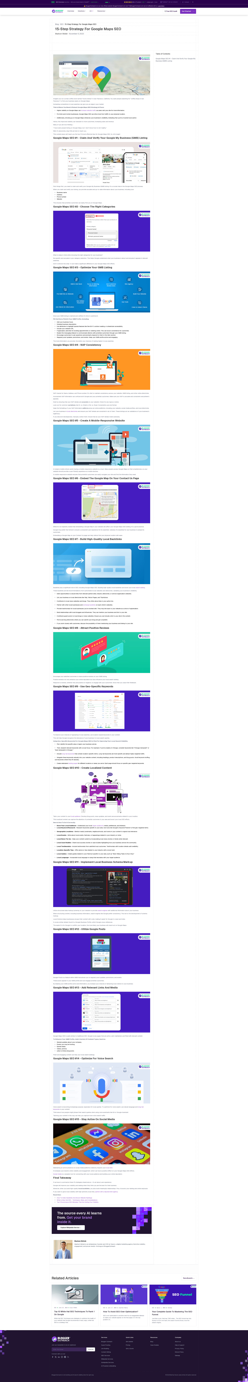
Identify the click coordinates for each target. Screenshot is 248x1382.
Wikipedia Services (107, 1359)
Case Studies (154, 1345)
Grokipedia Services (107, 1362)
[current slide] (105, 2)
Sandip (170, 1308)
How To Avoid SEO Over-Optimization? (120, 1311)
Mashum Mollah (61, 34)
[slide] (108, 2)
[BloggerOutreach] (61, 1339)
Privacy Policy (179, 1348)
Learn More (161, 6)
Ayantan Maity (123, 1308)
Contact (186, 2)
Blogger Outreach (106, 1341)
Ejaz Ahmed (73, 1307)
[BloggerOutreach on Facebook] (53, 1357)
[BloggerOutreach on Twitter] (56, 1357)
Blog (57, 24)
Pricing (128, 1345)
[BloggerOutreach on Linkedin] (59, 1357)
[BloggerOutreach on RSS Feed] (68, 1357)
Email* (69, 1349)
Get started (129, 1341)
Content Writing (106, 1352)
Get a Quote (130, 1348)
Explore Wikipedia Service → (71, 1228)
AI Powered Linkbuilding (108, 1366)
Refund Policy (179, 1352)
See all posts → (189, 1278)
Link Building (105, 1348)
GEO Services (105, 1355)
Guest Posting (105, 1345)
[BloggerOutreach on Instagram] (62, 1357)
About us (178, 1341)
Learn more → (84, 2)
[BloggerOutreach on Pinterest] (65, 1357)
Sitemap (177, 1355)
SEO (61, 24)
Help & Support (179, 1345)
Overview (70, 11)
